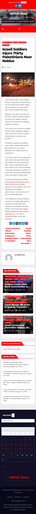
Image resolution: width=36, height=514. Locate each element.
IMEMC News (21, 255)
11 (8, 446)
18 (8, 451)
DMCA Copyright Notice (18, 501)
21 (22, 451)
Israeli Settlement (10, 276)
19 (12, 451)
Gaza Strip (8, 296)
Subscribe (26, 497)
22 (27, 451)
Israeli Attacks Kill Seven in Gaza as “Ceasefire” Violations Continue (17, 307)
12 (12, 446)
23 (31, 451)
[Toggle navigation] (19, 29)
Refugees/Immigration (20, 302)
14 (22, 446)
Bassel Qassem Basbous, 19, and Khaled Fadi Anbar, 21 (16, 211)
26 (13, 455)
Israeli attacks (7, 42)
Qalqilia (16, 279)
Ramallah (22, 279)
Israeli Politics (9, 319)
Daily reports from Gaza (11, 349)
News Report (22, 42)
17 (3, 451)
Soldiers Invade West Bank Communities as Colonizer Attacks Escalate (15, 364)
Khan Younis (24, 299)
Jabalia (17, 299)
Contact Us (18, 497)
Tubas (7, 281)
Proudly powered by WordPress (11, 490)
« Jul (3, 465)
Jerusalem (21, 276)
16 (31, 446)
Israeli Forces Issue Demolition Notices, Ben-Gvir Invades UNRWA (18, 327)
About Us (10, 497)
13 (17, 446)
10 (3, 446)
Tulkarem (13, 281)
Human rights (17, 296)
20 (17, 451)
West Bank (6, 45)
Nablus (15, 42)
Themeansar (18, 492)
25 (8, 455)
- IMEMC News (18, 13)
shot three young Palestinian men (17, 182)
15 (27, 446)
